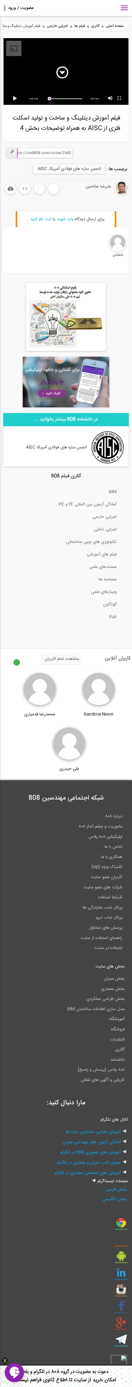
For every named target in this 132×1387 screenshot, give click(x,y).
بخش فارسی (116, 1189)
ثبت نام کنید (41, 219)
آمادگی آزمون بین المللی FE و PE (88, 504)
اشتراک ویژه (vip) (106, 866)
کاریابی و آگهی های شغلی (103, 1080)
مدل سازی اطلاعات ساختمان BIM (96, 1009)
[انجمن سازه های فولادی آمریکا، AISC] (108, 462)
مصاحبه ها (108, 579)
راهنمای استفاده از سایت (101, 938)
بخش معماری (113, 988)
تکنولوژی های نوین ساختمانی (91, 541)
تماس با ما (113, 846)
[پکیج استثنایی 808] (66, 349)
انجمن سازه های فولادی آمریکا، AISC (69, 168)
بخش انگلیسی (114, 1199)
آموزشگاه (117, 1019)
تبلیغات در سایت (108, 947)
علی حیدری (69, 768)
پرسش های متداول (105, 927)
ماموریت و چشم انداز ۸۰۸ (100, 826)
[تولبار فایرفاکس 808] (121, 1241)
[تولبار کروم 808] (121, 1225)
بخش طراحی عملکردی (106, 998)
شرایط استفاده (110, 897)
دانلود (10, 188)
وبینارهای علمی (104, 591)
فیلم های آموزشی (102, 554)
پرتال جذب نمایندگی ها (102, 907)
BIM (113, 491)
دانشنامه (118, 1059)
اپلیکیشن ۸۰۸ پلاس (105, 836)
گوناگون (110, 604)
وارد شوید (65, 219)
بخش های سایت (110, 966)
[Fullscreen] (119, 98)
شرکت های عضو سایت (103, 887)
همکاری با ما (111, 856)
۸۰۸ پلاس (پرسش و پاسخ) (101, 1069)
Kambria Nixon (98, 714)
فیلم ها (79, 26)
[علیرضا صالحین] (102, 194)
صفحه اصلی (115, 26)
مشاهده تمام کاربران (62, 658)
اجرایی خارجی (57, 26)
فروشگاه (118, 1029)
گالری (95, 26)
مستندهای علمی (103, 566)
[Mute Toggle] (110, 98)
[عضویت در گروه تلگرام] (121, 1341)
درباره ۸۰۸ (113, 816)
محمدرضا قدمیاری (39, 714)
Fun (113, 616)
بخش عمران (114, 978)
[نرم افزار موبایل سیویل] (121, 1258)
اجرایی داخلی (105, 529)
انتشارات (118, 1039)
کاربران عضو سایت (106, 877)
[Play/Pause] (16, 98)
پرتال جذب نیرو (109, 917)
